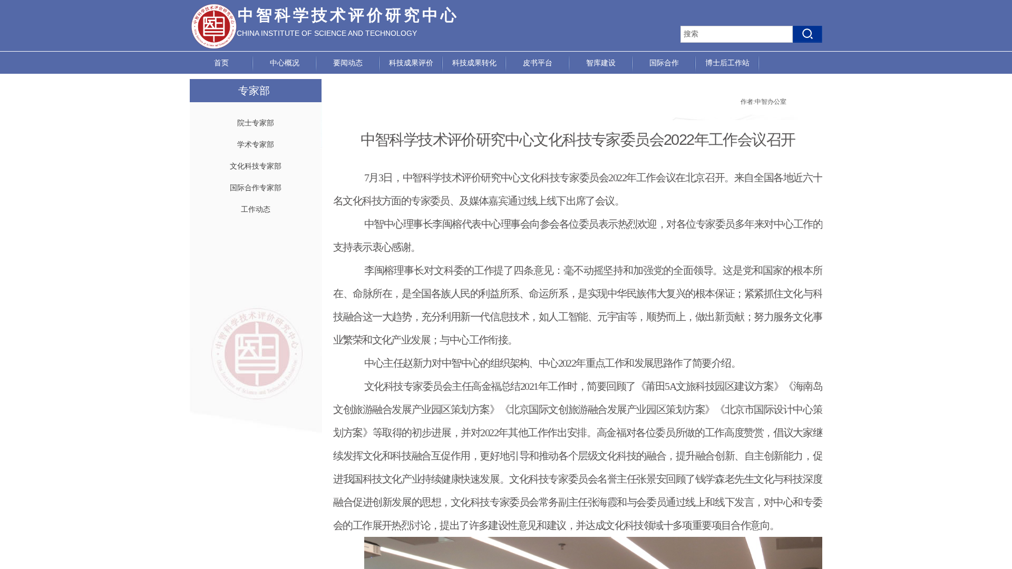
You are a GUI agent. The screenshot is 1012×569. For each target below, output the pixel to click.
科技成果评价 (411, 63)
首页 (221, 63)
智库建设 (601, 63)
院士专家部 (255, 123)
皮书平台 (537, 63)
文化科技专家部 (255, 166)
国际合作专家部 (255, 188)
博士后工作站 (727, 63)
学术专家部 (255, 145)
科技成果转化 (474, 63)
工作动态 (255, 209)
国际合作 (664, 63)
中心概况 (284, 63)
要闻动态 (348, 63)
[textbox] (736, 34)
